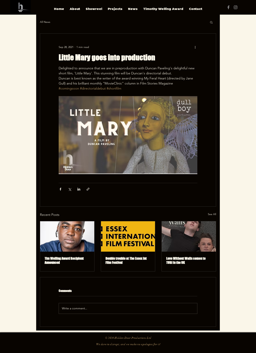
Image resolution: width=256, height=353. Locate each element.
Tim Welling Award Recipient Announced (64, 260)
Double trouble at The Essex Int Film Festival (126, 260)
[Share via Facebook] (60, 189)
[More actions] (195, 47)
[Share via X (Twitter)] (69, 189)
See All (212, 214)
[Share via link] (88, 189)
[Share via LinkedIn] (79, 189)
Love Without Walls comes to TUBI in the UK (186, 260)
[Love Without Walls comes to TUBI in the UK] (189, 236)
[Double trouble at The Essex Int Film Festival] (128, 236)
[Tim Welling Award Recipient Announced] (67, 236)
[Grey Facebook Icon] (228, 7)
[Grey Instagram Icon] (235, 7)
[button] (211, 22)
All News (45, 22)
